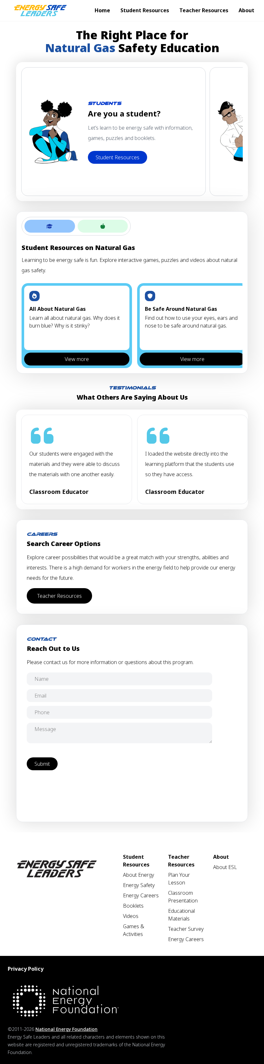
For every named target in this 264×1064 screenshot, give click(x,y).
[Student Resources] (49, 226)
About (246, 10)
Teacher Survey (186, 928)
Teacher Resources (203, 10)
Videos (130, 916)
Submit (42, 763)
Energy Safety (139, 885)
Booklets (133, 905)
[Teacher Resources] (103, 226)
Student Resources (144, 10)
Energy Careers (141, 895)
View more (77, 359)
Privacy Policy (25, 968)
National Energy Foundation (66, 1029)
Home (102, 10)
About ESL (225, 867)
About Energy (138, 874)
